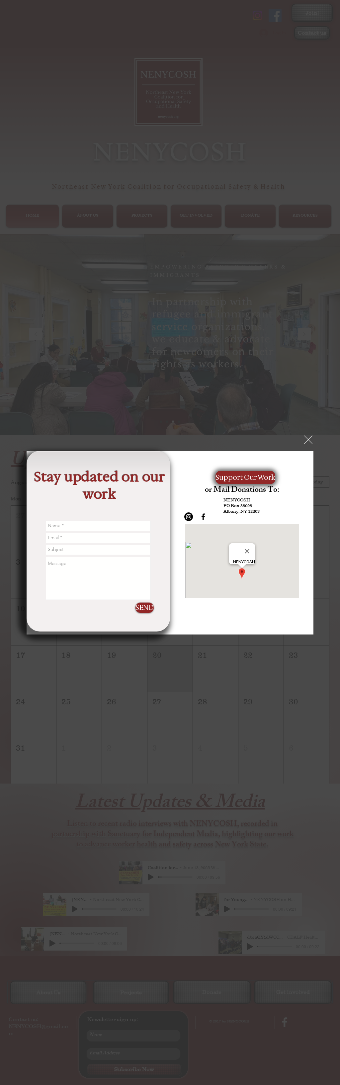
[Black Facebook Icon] (203, 516)
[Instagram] (188, 516)
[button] (308, 440)
